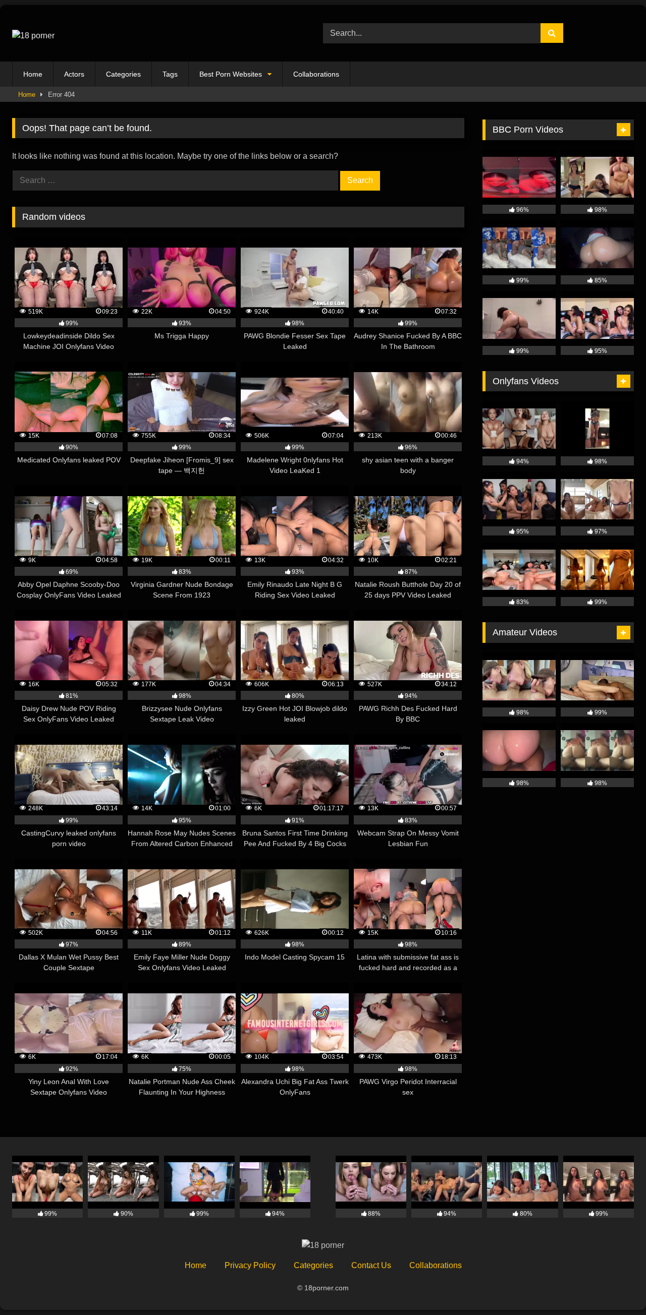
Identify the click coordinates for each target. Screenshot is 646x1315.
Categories (123, 74)
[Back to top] (615, 1285)
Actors (74, 74)
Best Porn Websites (230, 74)
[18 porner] (33, 33)
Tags (170, 74)
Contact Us (371, 1265)
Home (32, 74)
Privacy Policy (250, 1265)
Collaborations (316, 74)
